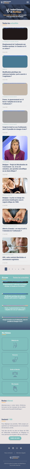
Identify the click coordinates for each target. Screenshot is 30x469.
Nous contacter (8, 453)
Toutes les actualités (21, 277)
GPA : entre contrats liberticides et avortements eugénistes (14, 258)
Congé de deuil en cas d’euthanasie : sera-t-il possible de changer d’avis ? (15, 128)
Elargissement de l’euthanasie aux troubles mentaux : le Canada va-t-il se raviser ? (14, 46)
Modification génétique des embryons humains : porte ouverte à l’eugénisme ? (15, 74)
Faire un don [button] (15, 438)
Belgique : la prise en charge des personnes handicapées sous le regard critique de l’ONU (13, 200)
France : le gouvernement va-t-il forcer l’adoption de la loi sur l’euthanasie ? (13, 101)
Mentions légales (21, 453)
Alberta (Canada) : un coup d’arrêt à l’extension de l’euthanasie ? (15, 229)
